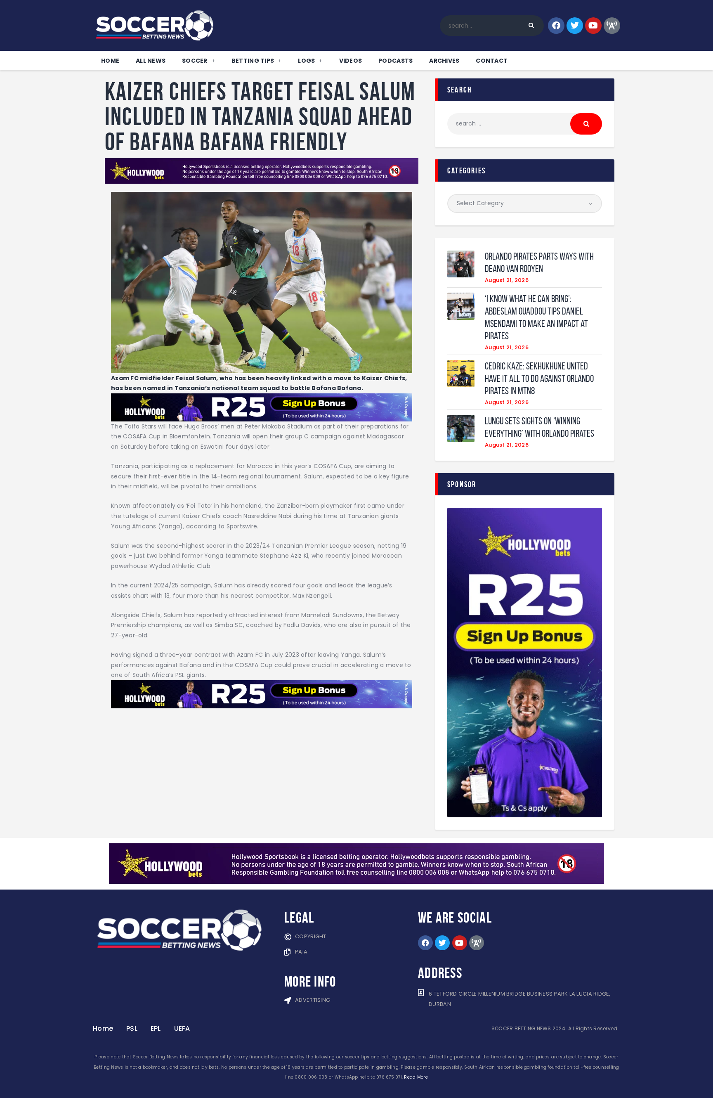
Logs (306, 61)
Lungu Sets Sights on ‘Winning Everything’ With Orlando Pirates (539, 427)
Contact (492, 61)
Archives (444, 61)
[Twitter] (575, 25)
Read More (415, 1077)
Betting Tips (252, 61)
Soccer (195, 61)
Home (110, 61)
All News (150, 61)
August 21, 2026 (507, 280)
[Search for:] (524, 123)
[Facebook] (556, 25)
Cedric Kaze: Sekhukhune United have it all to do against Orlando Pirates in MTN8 (539, 378)
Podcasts (395, 61)
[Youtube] (593, 25)
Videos (350, 61)
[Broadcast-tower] (612, 25)
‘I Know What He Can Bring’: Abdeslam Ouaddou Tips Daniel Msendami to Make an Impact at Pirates (536, 317)
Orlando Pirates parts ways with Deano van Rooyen (539, 262)
